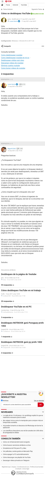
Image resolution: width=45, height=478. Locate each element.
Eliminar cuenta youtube (10, 66)
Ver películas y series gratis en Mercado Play (18, 451)
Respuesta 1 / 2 (7, 79)
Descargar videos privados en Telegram (16, 460)
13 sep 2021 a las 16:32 (15, 150)
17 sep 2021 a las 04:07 (29, 21)
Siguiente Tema (37, 9)
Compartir (7, 46)
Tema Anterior (8, 9)
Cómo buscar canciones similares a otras (17, 445)
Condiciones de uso (23, 467)
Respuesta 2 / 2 (7, 143)
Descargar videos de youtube (12, 63)
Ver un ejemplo (39, 400)
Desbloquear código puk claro (12, 60)
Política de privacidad (36, 467)
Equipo (14, 467)
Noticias (5, 400)
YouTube (24, 5)
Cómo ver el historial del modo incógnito (16, 442)
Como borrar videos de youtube (13, 68)
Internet (15, 5)
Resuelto (35, 14)
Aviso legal (26, 469)
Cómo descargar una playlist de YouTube (16, 457)
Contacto (18, 469)
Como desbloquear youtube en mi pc (15, 58)
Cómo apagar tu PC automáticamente (16, 454)
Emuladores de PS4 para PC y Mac (14, 448)
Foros (8, 5)
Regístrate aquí (6, 467)
